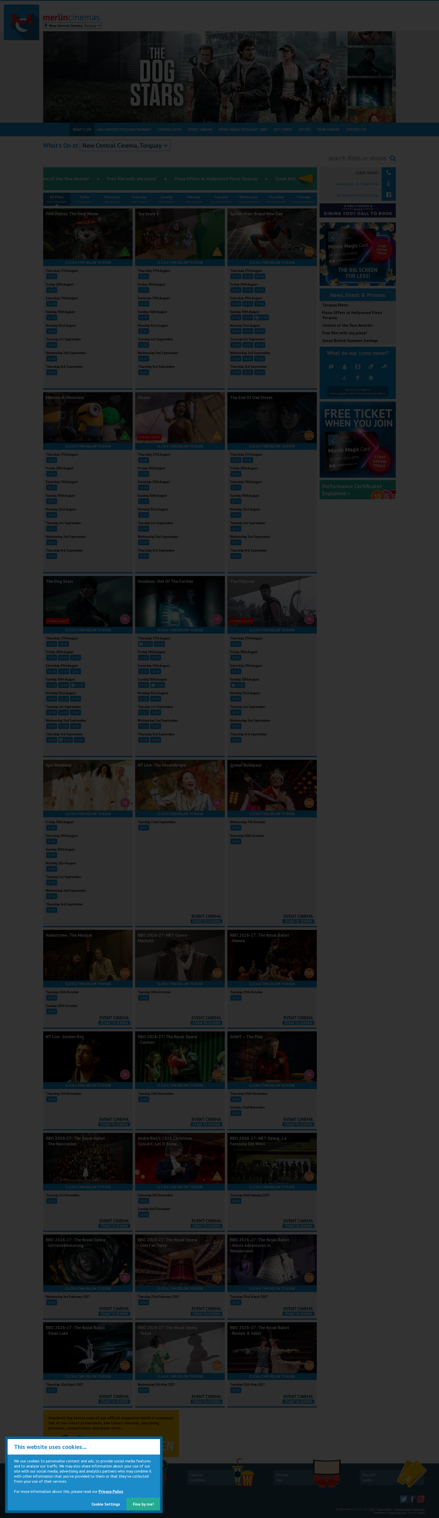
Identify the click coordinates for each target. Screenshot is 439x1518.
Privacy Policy (111, 1491)
